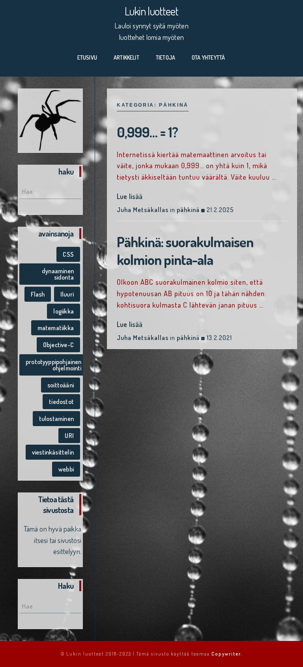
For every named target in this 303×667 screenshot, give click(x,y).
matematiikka (55, 328)
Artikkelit (126, 57)
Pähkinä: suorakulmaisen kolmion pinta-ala (185, 251)
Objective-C (58, 345)
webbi (66, 469)
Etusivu (87, 57)
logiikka (63, 311)
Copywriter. (227, 654)
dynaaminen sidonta (58, 274)
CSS (68, 254)
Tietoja (165, 57)
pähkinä (188, 210)
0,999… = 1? (147, 132)
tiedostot (61, 402)
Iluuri (67, 294)
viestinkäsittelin (53, 452)
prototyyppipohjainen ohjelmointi (54, 365)
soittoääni (60, 385)
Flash (38, 294)
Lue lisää (130, 196)
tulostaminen (56, 419)
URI (69, 436)
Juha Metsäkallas (142, 210)
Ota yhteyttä (208, 57)
